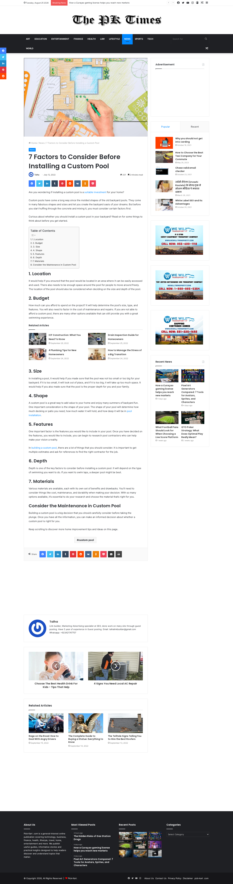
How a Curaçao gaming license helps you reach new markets (99, 2)
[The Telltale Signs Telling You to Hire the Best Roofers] (125, 723)
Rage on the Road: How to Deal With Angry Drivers (44, 737)
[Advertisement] (86, 587)
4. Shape (37, 250)
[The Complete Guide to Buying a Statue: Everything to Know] (85, 723)
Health (91, 39)
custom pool (86, 540)
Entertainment (60, 39)
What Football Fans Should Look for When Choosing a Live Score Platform (166, 432)
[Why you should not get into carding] (164, 143)
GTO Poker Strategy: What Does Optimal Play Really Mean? (192, 432)
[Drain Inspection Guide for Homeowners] (97, 339)
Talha (36, 175)
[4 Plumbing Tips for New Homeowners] (37, 354)
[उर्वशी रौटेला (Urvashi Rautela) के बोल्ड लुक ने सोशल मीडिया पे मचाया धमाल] (164, 186)
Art (28, 39)
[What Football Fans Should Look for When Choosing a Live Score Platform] (166, 417)
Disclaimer (188, 878)
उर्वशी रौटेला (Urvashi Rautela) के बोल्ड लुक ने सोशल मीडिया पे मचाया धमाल (188, 187)
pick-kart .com (201, 878)
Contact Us (160, 878)
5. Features (38, 254)
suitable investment (95, 192)
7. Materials (38, 261)
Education (41, 39)
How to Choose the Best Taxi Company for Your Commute (189, 156)
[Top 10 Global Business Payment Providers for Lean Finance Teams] (125, 853)
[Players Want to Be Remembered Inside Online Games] (155, 844)
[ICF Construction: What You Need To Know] (37, 339)
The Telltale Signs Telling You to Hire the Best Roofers (124, 737)
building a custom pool (44, 447)
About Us (149, 878)
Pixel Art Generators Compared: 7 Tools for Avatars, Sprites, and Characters (192, 394)
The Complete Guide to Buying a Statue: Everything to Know (85, 739)
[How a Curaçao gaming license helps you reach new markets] (166, 375)
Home (34, 143)
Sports (139, 39)
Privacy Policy (174, 878)
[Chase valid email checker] (164, 172)
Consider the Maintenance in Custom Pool (54, 264)
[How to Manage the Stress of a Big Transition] (97, 354)
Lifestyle (114, 39)
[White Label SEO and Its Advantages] (164, 205)
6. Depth (37, 257)
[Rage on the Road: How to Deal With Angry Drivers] (46, 723)
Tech (150, 39)
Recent (195, 126)
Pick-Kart (72, 878)
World (29, 48)
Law (102, 39)
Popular (165, 126)
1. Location (37, 239)
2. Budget (38, 243)
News (127, 39)
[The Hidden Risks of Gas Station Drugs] (125, 836)
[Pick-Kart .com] (116, 20)
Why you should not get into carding (189, 140)
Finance (78, 39)
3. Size (36, 246)
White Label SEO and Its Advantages (188, 202)
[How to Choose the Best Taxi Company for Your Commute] (164, 157)
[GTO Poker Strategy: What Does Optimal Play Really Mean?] (192, 417)
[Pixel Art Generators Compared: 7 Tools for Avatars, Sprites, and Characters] (192, 375)
